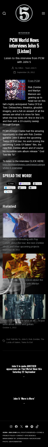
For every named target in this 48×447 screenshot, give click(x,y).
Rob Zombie (34, 339)
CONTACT (20, 435)
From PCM (33, 81)
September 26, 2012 (26, 72)
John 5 (24, 339)
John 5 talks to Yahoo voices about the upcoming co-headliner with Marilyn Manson (23, 284)
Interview (24, 33)
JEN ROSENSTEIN (15, 441)
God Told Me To (13, 339)
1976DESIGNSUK (22, 438)
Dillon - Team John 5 (27, 68)
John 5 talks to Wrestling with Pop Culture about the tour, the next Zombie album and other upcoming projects (23, 243)
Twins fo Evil (27, 342)
